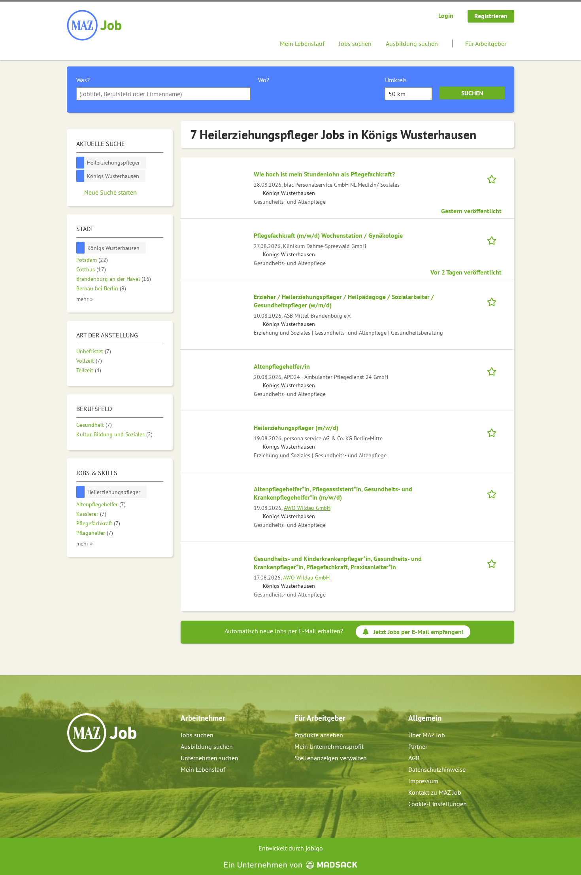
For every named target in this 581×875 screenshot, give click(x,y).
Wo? (263, 80)
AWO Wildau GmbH (307, 507)
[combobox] (163, 93)
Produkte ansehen (318, 735)
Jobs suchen (355, 43)
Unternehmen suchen (209, 758)
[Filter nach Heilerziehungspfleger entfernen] (80, 492)
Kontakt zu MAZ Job (434, 792)
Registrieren (490, 16)
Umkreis (396, 80)
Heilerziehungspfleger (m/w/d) (296, 428)
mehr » (84, 299)
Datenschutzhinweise (437, 769)
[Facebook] (73, 769)
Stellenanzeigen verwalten (330, 758)
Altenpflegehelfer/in (282, 366)
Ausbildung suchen (412, 43)
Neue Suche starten (110, 192)
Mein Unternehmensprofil (329, 746)
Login (445, 15)
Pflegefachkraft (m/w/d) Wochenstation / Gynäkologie (328, 235)
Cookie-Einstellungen (437, 804)
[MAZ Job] (95, 26)
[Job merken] (494, 178)
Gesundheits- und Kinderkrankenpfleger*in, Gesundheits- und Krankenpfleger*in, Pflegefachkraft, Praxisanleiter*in (338, 563)
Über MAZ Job (426, 735)
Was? (83, 80)
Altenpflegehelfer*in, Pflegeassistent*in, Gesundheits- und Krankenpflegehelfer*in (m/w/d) (333, 493)
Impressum (423, 781)
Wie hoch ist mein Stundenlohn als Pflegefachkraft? (324, 174)
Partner (417, 746)
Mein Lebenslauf (302, 43)
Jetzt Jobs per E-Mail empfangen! (419, 632)
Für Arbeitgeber (485, 43)
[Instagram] (86, 769)
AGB (413, 758)
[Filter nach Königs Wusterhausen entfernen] (80, 248)
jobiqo (314, 848)
